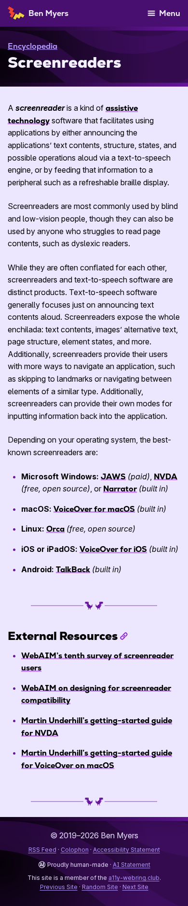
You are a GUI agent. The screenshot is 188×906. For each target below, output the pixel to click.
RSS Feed (42, 849)
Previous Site (59, 887)
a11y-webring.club (134, 877)
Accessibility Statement (126, 849)
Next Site (135, 887)
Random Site (100, 887)
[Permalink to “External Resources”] (124, 636)
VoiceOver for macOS (94, 509)
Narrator (120, 489)
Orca (55, 529)
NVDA (165, 477)
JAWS (113, 477)
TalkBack (73, 569)
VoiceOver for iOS (113, 549)
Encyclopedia (32, 46)
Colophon (75, 849)
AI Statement (131, 864)
